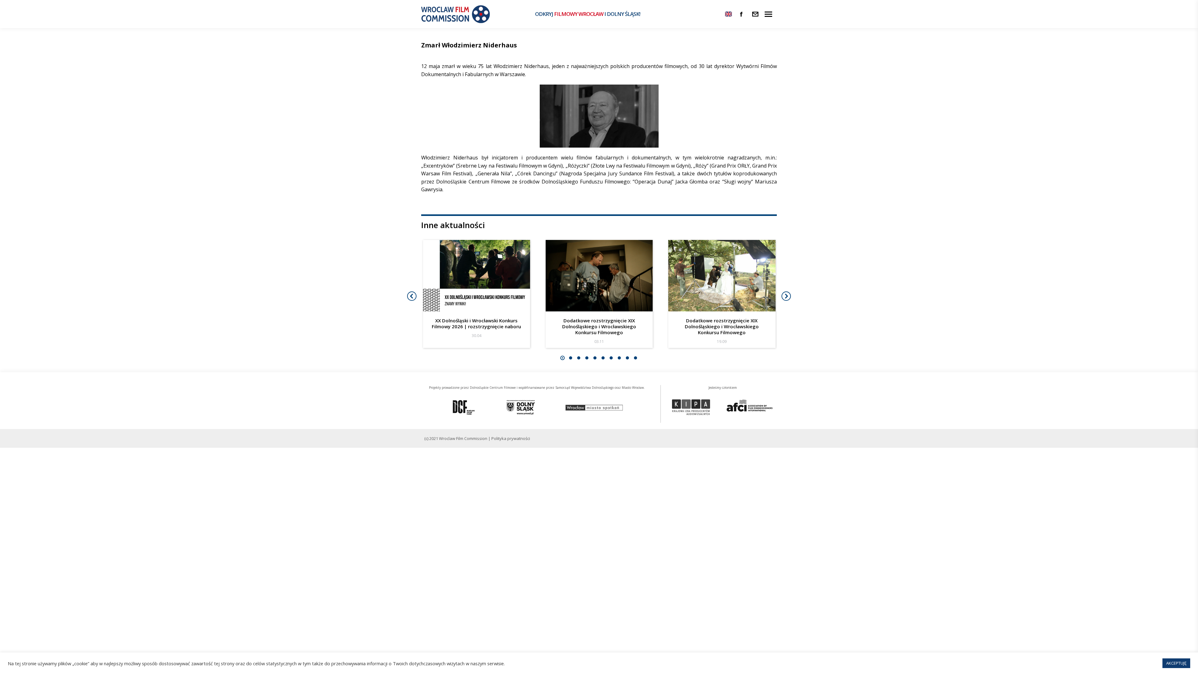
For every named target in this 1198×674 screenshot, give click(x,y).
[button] (562, 357)
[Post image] (476, 275)
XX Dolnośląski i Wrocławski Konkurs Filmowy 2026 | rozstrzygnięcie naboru (476, 323)
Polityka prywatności (510, 438)
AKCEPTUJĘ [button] (1176, 663)
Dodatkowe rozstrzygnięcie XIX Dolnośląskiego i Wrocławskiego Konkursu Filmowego (599, 326)
